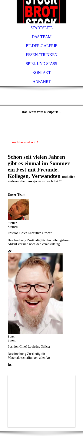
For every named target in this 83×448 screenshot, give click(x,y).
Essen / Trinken (41, 54)
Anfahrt (42, 81)
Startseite (41, 28)
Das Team (42, 37)
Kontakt (41, 72)
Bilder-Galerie (41, 45)
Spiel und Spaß (41, 63)
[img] (41, 11)
